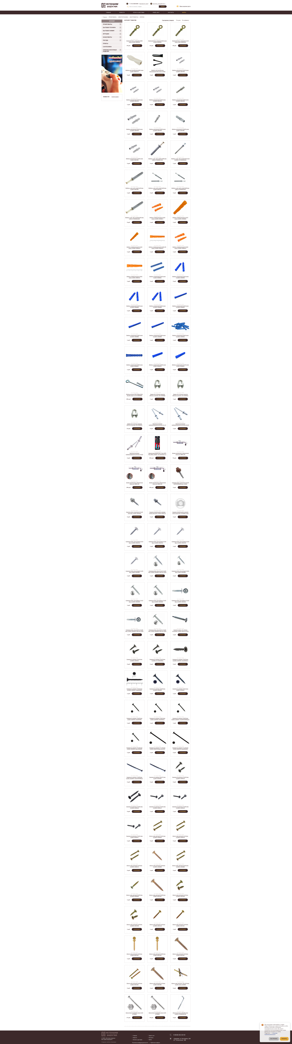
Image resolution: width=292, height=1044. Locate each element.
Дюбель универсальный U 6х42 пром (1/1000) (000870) (134, 247)
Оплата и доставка (138, 12)
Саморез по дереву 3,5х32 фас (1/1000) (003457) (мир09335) (134, 689)
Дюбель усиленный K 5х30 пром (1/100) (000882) (157, 277)
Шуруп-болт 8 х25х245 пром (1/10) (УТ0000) (157, 1013)
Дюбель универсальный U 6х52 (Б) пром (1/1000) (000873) (157, 247)
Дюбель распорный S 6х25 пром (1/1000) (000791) (134, 100)
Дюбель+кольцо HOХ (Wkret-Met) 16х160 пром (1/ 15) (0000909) (134, 395)
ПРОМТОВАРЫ (112, 17)
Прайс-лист (156, 12)
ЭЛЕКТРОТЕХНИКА (123, 17)
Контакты (171, 12)
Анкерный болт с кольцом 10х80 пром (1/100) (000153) (134, 41)
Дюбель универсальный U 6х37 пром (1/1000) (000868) (180, 218)
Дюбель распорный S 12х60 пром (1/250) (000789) (134, 159)
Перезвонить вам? (143, 3)
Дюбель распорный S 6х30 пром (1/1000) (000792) (157, 100)
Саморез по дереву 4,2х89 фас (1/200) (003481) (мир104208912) (134, 778)
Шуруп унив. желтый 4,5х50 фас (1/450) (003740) (157, 954)
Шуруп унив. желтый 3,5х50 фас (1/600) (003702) (157, 895)
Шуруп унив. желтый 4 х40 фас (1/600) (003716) (180, 925)
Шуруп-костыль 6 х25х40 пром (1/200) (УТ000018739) (180, 1013)
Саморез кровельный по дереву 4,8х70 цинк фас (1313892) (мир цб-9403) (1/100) (180, 513)
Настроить (273, 1038)
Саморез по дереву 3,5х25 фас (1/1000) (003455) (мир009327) (180, 660)
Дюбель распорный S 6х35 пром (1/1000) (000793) (180, 100)
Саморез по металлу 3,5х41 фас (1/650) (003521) (134, 836)
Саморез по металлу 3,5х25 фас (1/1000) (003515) (134, 807)
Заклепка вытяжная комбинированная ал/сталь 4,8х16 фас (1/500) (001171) (134, 454)
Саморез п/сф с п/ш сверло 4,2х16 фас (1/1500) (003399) (157, 601)
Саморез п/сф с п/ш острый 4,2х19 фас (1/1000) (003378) (180, 542)
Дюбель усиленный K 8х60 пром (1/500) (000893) (134, 365)
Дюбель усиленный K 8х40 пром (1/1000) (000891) (180, 336)
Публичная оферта (155, 1042)
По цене (178, 20)
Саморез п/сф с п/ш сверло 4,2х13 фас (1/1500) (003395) (134, 601)
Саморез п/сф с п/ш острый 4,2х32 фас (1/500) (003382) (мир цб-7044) (157, 571)
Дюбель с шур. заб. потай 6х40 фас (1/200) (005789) (134, 188)
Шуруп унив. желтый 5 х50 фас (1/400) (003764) (180, 954)
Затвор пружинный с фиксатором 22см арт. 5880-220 (157, 483)
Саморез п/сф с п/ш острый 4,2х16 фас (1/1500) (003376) (157, 542)
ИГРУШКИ (106, 34)
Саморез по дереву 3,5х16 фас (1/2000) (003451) (134, 660)
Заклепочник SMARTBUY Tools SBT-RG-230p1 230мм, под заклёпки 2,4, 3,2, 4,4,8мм (157, 454)
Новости (122, 12)
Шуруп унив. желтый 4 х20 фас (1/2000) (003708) (134, 925)
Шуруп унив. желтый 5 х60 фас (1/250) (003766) (134, 984)
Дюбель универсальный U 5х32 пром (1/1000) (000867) (157, 218)
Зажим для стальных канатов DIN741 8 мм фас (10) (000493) (134, 424)
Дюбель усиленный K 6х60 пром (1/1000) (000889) (157, 336)
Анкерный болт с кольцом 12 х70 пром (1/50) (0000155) (180, 41)
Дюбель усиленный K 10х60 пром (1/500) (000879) (157, 365)
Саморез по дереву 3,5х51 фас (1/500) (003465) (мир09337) (157, 719)
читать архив (115, 96)
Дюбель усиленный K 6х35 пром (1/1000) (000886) (157, 306)
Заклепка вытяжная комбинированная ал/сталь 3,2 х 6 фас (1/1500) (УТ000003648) (157, 425)
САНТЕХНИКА (107, 46)
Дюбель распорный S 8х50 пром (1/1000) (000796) (157, 130)
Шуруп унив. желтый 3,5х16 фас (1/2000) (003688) (180, 866)
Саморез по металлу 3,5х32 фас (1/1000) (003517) (157, 807)
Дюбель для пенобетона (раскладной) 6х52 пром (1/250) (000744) (157, 71)
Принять (284, 1038)
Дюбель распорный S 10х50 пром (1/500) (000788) (180, 130)
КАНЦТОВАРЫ (107, 37)
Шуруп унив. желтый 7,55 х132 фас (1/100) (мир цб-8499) (180, 984)
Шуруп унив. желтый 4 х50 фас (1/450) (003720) (134, 954)
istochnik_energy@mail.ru (159, 3)
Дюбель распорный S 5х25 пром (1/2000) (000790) (180, 71)
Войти (184, 12)
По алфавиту (185, 20)
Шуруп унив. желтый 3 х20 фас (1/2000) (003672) (134, 866)
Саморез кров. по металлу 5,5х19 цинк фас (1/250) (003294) (134, 512)
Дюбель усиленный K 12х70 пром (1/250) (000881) (180, 365)
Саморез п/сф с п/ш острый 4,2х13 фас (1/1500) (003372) (134, 542)
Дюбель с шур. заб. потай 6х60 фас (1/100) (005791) (157, 188)
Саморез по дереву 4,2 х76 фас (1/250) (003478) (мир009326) (180, 748)
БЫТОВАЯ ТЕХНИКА (109, 27)
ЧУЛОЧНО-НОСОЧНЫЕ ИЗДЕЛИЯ (110, 50)
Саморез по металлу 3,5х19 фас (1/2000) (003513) (180, 778)
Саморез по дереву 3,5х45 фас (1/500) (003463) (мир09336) (134, 719)
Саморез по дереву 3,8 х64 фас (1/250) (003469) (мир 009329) (134, 748)
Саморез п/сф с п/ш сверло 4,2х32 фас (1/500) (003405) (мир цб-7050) (157, 630)
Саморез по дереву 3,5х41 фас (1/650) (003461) (180, 689)
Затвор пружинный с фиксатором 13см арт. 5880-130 (180, 454)
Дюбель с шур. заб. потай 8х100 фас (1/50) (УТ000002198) (134, 218)
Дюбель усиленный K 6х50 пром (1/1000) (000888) (134, 336)
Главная (108, 12)
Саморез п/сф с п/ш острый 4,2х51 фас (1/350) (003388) (180, 571)
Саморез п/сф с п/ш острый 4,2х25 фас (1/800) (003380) (134, 571)
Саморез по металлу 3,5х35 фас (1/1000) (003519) (180, 807)
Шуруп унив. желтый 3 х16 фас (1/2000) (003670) (180, 836)
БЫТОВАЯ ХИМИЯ (108, 30)
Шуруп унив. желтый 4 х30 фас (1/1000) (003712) (157, 925)
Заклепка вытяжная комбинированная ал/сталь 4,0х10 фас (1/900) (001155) (180, 425)
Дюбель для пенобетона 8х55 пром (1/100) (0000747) (134, 71)
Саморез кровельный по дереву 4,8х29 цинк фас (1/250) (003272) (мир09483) (157, 513)
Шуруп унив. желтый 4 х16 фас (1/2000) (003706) (180, 895)
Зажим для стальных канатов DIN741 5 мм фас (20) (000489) (157, 395)
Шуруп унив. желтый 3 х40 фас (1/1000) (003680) (157, 866)
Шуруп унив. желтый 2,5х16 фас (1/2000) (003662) (157, 836)
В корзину (137, 45)
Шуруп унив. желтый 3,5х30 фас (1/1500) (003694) (134, 895)
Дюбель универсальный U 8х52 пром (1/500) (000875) (134, 277)
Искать (163, 6)
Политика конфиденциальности (140, 1042)
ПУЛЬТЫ (105, 43)
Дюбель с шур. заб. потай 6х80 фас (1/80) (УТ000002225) (180, 188)
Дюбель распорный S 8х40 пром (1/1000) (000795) (134, 130)
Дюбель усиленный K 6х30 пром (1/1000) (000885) (134, 306)
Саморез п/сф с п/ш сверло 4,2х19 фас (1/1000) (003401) (180, 601)
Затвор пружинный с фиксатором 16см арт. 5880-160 (134, 483)
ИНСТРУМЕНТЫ (134, 17)
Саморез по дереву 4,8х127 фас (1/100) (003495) (157, 778)
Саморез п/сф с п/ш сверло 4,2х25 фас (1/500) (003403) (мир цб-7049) (134, 630)
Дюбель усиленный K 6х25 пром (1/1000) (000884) (180, 277)
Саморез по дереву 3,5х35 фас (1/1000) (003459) (157, 689)
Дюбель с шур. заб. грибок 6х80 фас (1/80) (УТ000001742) (157, 159)
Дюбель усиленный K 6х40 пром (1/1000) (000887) (180, 306)
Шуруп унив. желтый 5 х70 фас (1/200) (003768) (157, 984)
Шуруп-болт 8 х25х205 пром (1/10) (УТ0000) (134, 1013)
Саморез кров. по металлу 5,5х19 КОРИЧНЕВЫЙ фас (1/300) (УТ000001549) (180, 484)
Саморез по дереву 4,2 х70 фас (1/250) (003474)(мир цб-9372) (157, 748)
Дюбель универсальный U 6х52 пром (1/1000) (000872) (180, 247)
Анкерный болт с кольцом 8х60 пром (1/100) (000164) (157, 41)
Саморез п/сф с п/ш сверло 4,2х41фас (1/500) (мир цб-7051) (180, 630)
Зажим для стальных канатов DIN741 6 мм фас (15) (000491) (180, 395)
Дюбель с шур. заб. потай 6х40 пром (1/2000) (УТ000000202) (180, 159)
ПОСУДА (105, 40)
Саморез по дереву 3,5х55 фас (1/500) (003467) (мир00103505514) (180, 719)
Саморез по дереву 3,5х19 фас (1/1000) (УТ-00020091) (157, 660)
